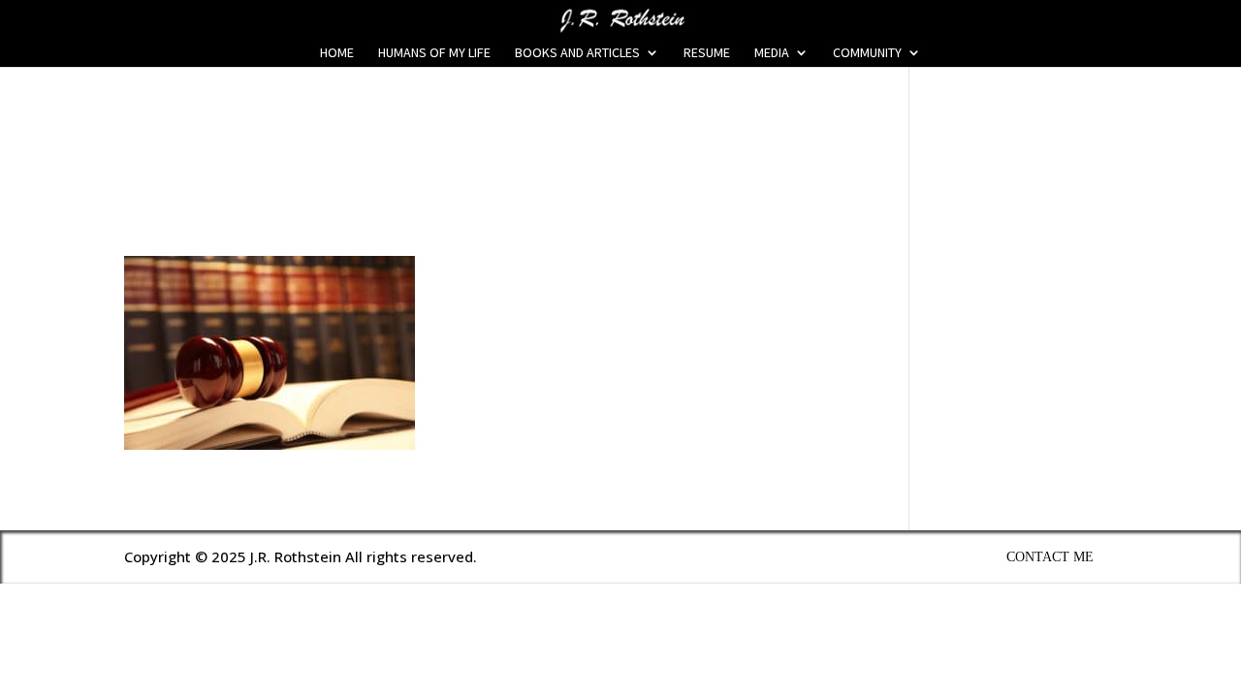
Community (867, 53)
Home (337, 53)
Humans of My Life (434, 53)
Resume (707, 53)
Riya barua (175, 193)
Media (771, 53)
